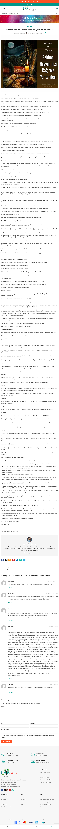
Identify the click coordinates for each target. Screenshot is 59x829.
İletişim (42, 807)
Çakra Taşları (44, 775)
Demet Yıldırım (31, 33)
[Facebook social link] (25, 4)
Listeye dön (29, 568)
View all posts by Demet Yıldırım (29, 553)
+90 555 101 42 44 (11, 784)
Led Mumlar (4, 804)
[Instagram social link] (29, 4)
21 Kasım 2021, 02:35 (53, 581)
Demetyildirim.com (6, 528)
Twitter (23, 802)
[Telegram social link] (24, 560)
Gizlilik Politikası (44, 797)
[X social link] (27, 4)
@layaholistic (46, 548)
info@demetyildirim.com (13, 786)
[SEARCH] (56, 13)
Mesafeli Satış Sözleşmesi (47, 799)
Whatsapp (23, 807)
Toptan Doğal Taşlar (45, 782)
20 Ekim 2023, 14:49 (53, 684)
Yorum (3, 706)
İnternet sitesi (5, 729)
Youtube (23, 804)
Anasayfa (12, 21)
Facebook (23, 799)
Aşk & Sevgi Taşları (45, 772)
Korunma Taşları (44, 777)
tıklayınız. (36, 550)
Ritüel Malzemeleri (6, 807)
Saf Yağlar (3, 799)
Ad (2, 723)
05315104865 (6, 525)
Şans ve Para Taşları (45, 779)
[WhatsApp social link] (33, 4)
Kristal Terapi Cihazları (7, 797)
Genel (29, 26)
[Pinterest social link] (13, 560)
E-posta (32, 723)
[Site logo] (29, 8)
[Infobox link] (9, 754)
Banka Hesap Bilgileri (45, 804)
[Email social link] (9, 560)
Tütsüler (3, 802)
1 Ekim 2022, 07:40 (53, 609)
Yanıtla (10, 587)
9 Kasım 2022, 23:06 (53, 626)
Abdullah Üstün (47, 819)
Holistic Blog (19, 21)
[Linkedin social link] (16, 560)
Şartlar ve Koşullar (45, 802)
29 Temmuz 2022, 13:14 (52, 593)
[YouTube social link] (31, 4)
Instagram (23, 797)
